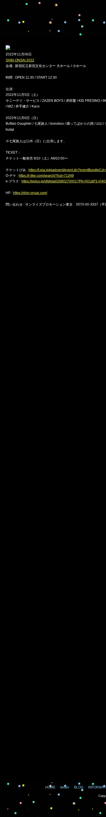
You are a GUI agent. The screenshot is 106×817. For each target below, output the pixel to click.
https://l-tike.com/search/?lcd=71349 (46, 176)
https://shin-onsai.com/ (30, 193)
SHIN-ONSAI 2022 (20, 60)
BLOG (78, 787)
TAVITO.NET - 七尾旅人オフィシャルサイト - (34, 25)
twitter (83, 24)
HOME (50, 787)
